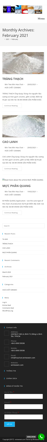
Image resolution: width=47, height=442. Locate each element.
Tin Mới (5, 239)
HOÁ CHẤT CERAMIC (13, 87)
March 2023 (6, 272)
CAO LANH (10, 142)
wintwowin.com (17, 365)
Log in (4, 302)
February (15, 39)
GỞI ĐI (9, 424)
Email (7, 402)
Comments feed (8, 308)
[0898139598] (41, 437)
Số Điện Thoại (11, 412)
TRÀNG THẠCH (13, 79)
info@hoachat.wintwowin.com (23, 358)
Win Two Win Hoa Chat (14, 84)
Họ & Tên (9, 392)
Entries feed (6, 305)
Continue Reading (13, 106)
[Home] (3, 39)
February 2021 (7, 276)
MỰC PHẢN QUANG (16, 186)
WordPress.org (7, 311)
